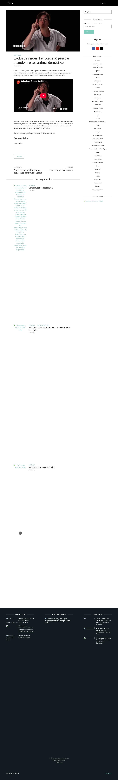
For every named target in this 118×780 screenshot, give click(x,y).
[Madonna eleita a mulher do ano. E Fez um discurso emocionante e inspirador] (11, 619)
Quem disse (98, 159)
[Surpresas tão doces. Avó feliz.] (20, 533)
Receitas (97, 169)
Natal (97, 125)
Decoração (97, 94)
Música (98, 118)
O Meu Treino (97, 135)
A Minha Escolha (98, 67)
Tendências (97, 183)
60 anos (97, 60)
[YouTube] (97, 48)
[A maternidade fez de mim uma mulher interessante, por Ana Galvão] (89, 631)
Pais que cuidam (98, 139)
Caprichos (98, 81)
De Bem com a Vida (98, 91)
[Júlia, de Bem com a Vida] (9, 3)
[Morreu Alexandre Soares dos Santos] (11, 638)
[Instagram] (101, 48)
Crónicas (97, 88)
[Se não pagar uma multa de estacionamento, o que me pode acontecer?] (89, 641)
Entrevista (97, 105)
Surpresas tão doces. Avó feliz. (42, 467)
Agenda (97, 71)
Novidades (97, 128)
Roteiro (97, 173)
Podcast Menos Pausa (98, 145)
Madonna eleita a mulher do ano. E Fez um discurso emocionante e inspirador (20, 620)
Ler (98, 115)
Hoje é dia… (97, 111)
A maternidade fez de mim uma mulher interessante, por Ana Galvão (103, 631)
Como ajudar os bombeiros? (41, 188)
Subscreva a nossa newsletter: (93, 24)
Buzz (97, 77)
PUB (97, 152)
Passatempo (98, 142)
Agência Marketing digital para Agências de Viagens (22, 773)
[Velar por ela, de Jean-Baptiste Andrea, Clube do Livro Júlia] (20, 393)
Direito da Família (97, 101)
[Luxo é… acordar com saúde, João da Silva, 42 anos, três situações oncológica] (89, 622)
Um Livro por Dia (43, 325)
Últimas (97, 186)
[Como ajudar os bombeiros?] (20, 253)
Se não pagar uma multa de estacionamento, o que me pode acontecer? (103, 640)
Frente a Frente (98, 108)
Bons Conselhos (98, 74)
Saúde (98, 176)
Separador (97, 179)
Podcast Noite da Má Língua (98, 149)
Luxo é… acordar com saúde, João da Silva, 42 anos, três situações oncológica (103, 621)
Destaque (17, 55)
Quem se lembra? (97, 162)
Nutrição (97, 132)
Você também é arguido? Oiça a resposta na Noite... (59, 759)
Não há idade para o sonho (97, 122)
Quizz (98, 166)
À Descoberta (97, 64)
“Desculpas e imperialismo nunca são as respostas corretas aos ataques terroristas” (26, 628)
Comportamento (97, 84)
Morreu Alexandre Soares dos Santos (24, 636)
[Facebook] (93, 48)
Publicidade (97, 156)
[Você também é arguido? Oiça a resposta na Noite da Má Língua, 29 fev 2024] (59, 686)
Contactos (103, 3)
